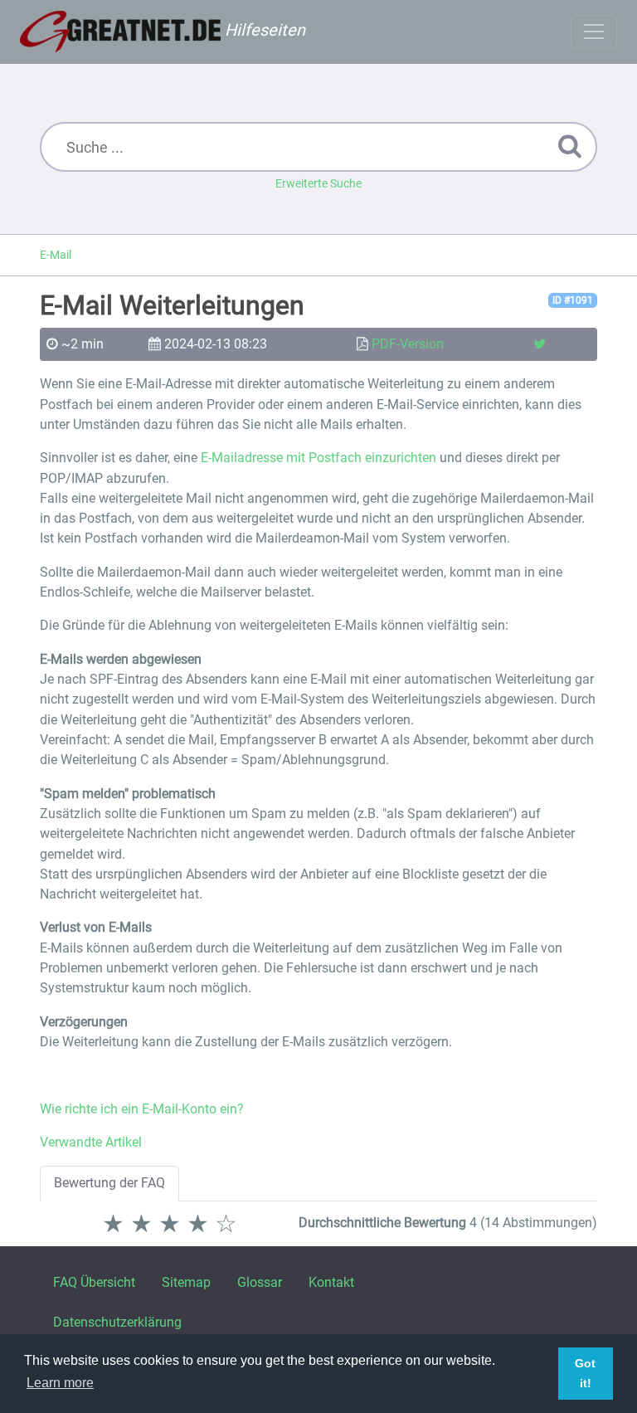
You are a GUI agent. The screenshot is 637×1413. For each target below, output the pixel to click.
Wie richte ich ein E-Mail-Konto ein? (142, 1109)
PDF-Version (408, 344)
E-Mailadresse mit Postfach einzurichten (318, 457)
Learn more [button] (60, 1383)
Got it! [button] (585, 1373)
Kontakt (331, 1282)
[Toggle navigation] (594, 31)
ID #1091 (572, 300)
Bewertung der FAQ (109, 1183)
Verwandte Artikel (91, 1142)
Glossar (259, 1282)
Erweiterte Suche (318, 183)
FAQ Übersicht (94, 1282)
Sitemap (186, 1282)
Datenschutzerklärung (117, 1322)
